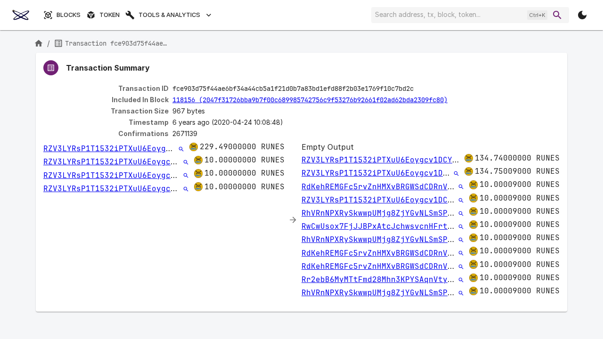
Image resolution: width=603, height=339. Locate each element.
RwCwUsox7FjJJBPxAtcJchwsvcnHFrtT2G (382, 226)
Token (109, 14)
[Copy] (420, 89)
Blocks (69, 14)
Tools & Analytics (169, 14)
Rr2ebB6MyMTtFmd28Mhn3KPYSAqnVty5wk (382, 279)
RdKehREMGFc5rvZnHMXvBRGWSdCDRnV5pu (382, 187)
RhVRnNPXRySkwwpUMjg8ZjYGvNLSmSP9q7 (382, 213)
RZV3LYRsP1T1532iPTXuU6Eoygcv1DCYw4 (123, 148)
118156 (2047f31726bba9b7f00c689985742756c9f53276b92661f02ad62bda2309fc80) (310, 100)
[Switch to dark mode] (582, 15)
